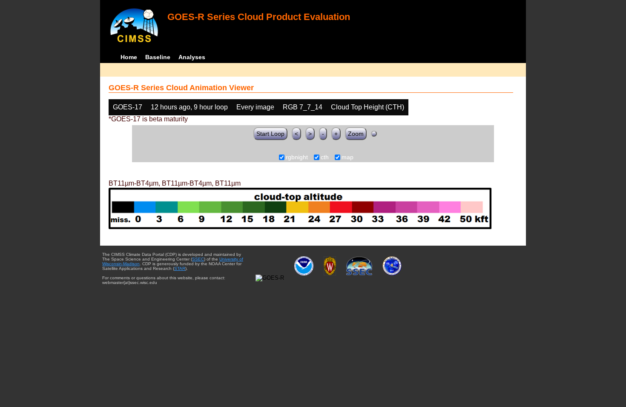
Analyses (191, 57)
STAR (179, 268)
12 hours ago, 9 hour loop (189, 107)
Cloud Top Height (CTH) (367, 107)
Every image (255, 107)
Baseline (157, 57)
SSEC (198, 259)
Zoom (356, 133)
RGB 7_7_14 (302, 107)
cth (325, 157)
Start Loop (270, 133)
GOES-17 (127, 107)
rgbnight (297, 157)
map (347, 157)
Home (129, 57)
